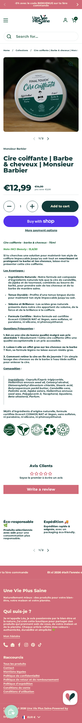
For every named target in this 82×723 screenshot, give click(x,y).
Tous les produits (14, 663)
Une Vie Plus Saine (39, 708)
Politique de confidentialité (21, 675)
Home (6, 50)
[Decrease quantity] (9, 206)
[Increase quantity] (32, 206)
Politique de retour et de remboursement (31, 679)
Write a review (41, 489)
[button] (74, 20)
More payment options (41, 230)
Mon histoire (11, 636)
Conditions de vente (16, 687)
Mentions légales (14, 671)
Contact (8, 667)
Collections (22, 50)
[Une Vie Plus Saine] (41, 20)
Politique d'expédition (18, 683)
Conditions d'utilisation (18, 691)
